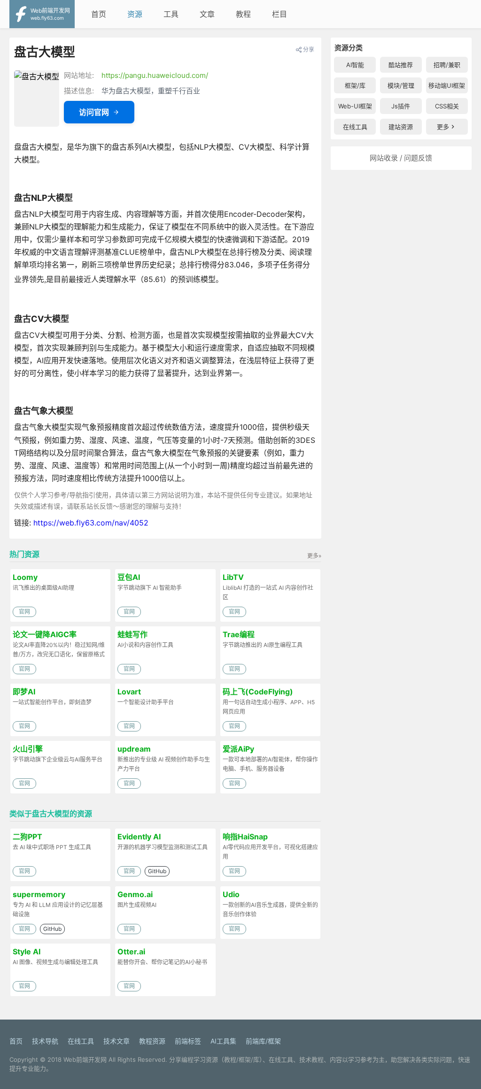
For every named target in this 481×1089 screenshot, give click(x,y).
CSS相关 (447, 106)
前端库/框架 (263, 1041)
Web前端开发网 (85, 1059)
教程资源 (152, 1041)
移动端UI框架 (446, 85)
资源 (134, 14)
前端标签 (188, 1041)
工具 (170, 14)
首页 (98, 14)
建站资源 (400, 126)
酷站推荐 (400, 65)
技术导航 (45, 1041)
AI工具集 (223, 1041)
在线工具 (355, 126)
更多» (314, 555)
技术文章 (116, 1041)
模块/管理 (401, 85)
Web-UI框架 (355, 106)
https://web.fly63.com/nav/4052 (90, 522)
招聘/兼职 (447, 65)
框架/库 (355, 85)
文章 (207, 14)
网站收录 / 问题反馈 (401, 157)
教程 (243, 14)
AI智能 (355, 65)
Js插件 (400, 106)
